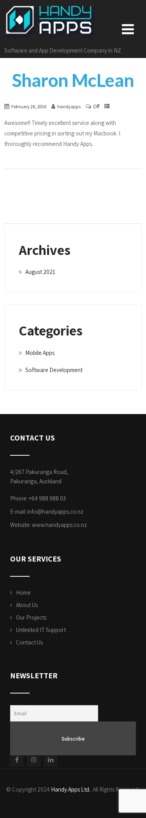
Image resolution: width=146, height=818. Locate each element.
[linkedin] (50, 760)
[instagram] (33, 760)
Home (23, 592)
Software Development (54, 370)
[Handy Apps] (50, 7)
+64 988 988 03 (47, 498)
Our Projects (31, 617)
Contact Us (29, 642)
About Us (27, 605)
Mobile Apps (40, 352)
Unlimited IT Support (41, 630)
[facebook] (17, 760)
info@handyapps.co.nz (55, 511)
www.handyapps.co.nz (59, 524)
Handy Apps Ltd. (70, 789)
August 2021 (40, 272)
